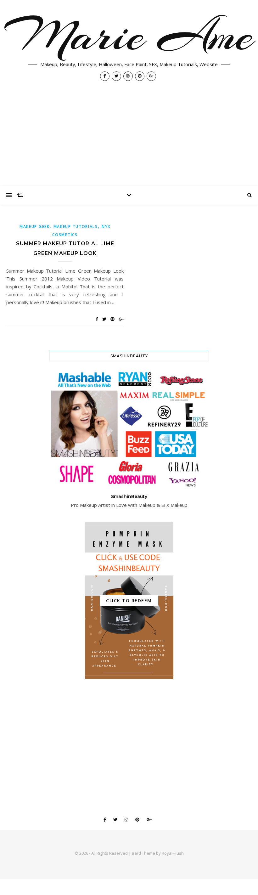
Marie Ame (129, 35)
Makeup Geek (35, 226)
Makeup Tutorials (75, 226)
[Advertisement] (129, 138)
